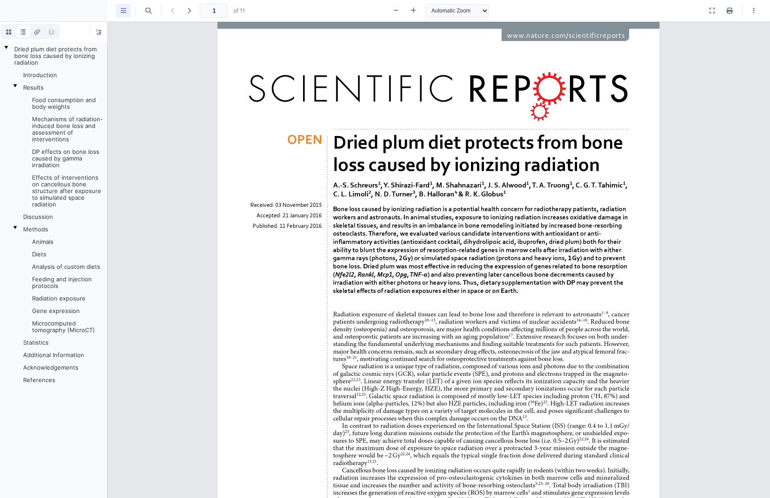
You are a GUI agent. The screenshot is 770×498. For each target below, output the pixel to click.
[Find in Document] (148, 11)
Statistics (36, 342)
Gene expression (56, 310)
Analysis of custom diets (66, 266)
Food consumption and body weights (64, 103)
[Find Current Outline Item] (99, 31)
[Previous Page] (173, 11)
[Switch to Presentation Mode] (712, 11)
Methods (35, 229)
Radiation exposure (59, 298)
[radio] (9, 31)
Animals (42, 241)
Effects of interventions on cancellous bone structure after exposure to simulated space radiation (66, 191)
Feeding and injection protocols (62, 282)
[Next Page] (189, 11)
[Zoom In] (413, 11)
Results (33, 87)
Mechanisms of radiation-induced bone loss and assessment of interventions (67, 129)
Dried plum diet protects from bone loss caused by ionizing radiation (55, 55)
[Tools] (754, 11)
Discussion (38, 216)
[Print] (729, 11)
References (39, 379)
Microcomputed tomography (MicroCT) (63, 326)
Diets (39, 254)
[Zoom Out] (396, 11)
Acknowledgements (50, 367)
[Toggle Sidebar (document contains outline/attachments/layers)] (123, 11)
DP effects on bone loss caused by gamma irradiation (65, 158)
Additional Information (53, 354)
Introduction (40, 74)
